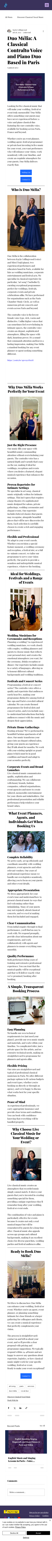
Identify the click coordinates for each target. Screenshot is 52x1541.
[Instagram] (5, 1517)
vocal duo (25, 1391)
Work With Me (12, 1400)
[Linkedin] (15, 1517)
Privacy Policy (34, 1516)
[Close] (49, 1522)
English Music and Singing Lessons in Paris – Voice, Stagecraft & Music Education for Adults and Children (25, 1459)
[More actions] (43, 31)
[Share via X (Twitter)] (14, 1408)
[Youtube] (19, 1517)
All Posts (8, 17)
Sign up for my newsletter (38, 1512)
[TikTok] (12, 1517)
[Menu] (47, 5)
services (31, 1386)
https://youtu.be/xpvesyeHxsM (20, 360)
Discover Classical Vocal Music (30, 17)
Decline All (14, 1533)
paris (21, 1386)
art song (12, 1386)
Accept (38, 1533)
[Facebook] (8, 1517)
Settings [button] (26, 1537)
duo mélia (13, 1391)
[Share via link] (26, 1408)
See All (42, 1425)
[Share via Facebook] (8, 1408)
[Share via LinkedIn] (20, 1408)
